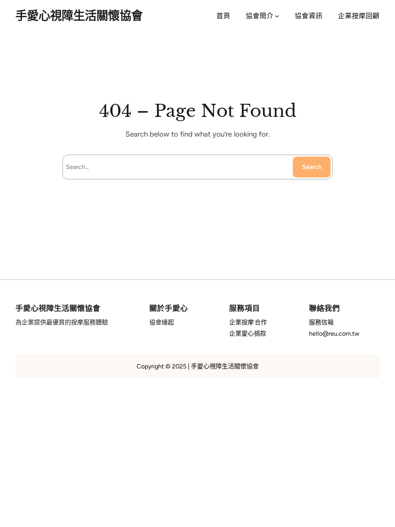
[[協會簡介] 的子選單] (277, 16)
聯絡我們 (324, 308)
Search (312, 167)
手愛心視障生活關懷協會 (79, 15)
